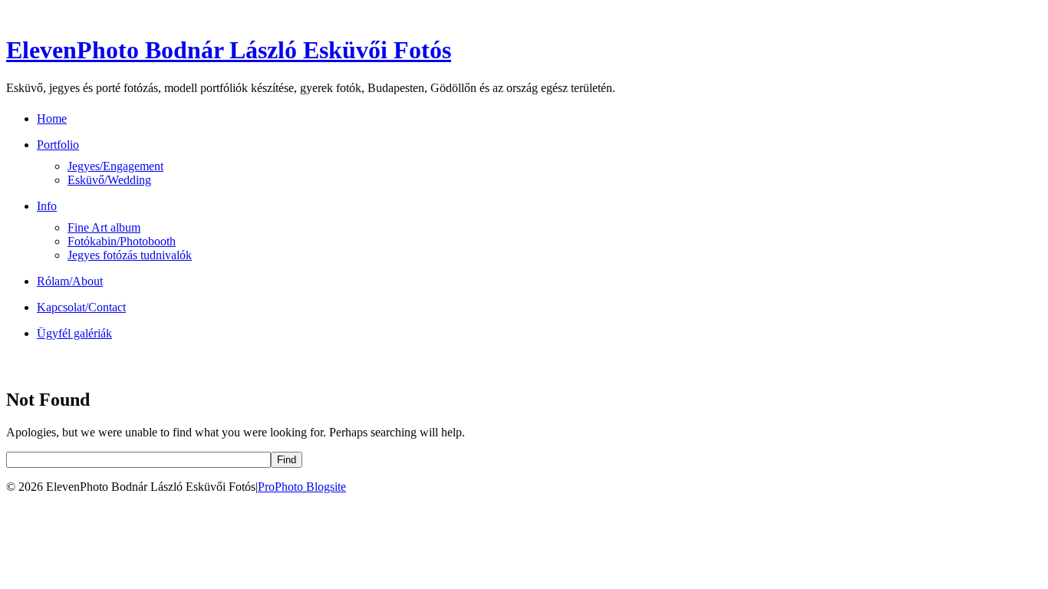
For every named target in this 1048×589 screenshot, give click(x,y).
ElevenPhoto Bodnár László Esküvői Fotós (228, 50)
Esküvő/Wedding (109, 179)
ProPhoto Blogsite (302, 486)
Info (47, 205)
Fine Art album (104, 227)
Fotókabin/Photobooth (122, 241)
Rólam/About (70, 281)
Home (52, 118)
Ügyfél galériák (74, 333)
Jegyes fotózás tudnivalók (130, 255)
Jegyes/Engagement (115, 166)
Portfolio (58, 144)
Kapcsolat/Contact (81, 307)
